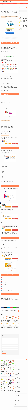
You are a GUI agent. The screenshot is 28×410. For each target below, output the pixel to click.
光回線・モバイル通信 (17, 391)
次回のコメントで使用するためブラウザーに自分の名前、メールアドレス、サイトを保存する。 (10, 351)
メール (2, 346)
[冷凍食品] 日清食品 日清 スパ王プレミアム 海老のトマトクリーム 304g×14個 (11, 255)
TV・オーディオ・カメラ (17, 364)
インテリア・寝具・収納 (17, 369)
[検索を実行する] (26, 7)
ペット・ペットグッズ (17, 387)
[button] (2, 307)
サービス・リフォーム (17, 374)
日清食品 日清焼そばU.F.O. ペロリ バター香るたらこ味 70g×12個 (11, 226)
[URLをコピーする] (17, 307)
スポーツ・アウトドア (17, 378)
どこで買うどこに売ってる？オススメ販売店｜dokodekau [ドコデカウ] (6, 1)
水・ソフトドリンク (17, 399)
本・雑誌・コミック (17, 396)
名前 (2, 344)
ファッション (16, 386)
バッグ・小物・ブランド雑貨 (18, 382)
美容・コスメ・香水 (17, 400)
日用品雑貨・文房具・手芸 (17, 395)
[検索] (26, 0)
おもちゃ (16, 365)
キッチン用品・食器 (17, 373)
